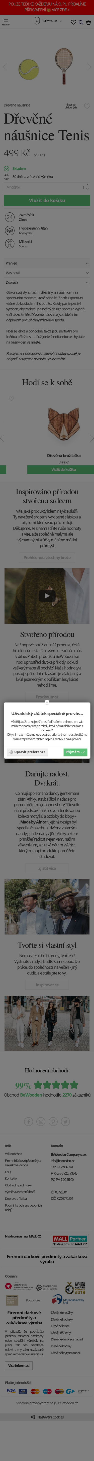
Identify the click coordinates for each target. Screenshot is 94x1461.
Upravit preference (30, 752)
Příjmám (73, 752)
